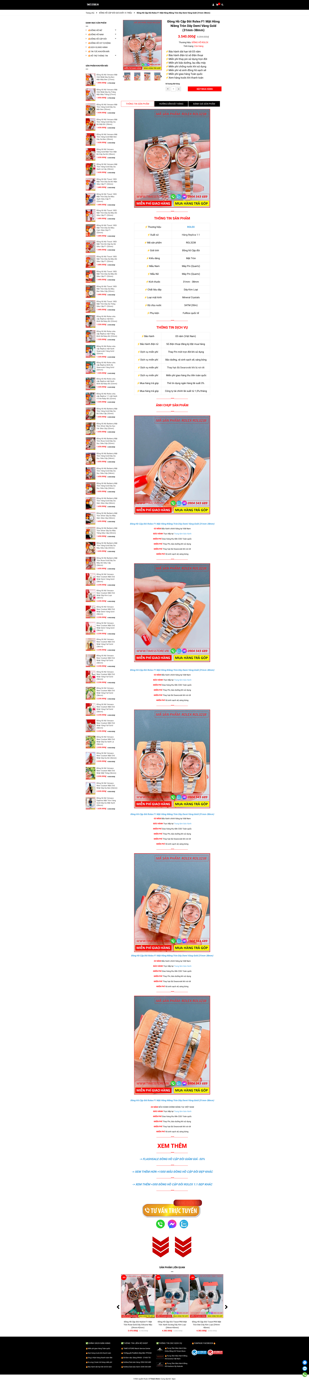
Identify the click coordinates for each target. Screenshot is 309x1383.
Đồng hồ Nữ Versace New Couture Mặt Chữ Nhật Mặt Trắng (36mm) (106, 770)
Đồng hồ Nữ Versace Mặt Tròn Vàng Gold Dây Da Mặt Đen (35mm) (107, 106)
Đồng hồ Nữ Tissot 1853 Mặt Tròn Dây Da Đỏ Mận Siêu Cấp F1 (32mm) (107, 181)
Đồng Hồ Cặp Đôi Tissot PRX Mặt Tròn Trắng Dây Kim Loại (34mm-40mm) (206, 1281)
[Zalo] (304, 1368)
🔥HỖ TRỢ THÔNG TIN (98, 56)
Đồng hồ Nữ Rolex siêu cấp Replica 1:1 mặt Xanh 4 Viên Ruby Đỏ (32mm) (107, 396)
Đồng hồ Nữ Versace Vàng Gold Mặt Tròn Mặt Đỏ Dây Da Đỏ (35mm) (107, 151)
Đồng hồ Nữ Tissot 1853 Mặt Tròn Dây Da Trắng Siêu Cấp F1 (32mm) (107, 303)
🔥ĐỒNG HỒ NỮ (95, 30)
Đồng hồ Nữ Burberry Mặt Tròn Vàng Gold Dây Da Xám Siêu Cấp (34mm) (107, 500)
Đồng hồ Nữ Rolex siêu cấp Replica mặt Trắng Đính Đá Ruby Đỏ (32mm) (107, 333)
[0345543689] (304, 1374)
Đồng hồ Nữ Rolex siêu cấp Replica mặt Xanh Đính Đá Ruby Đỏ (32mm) (107, 381)
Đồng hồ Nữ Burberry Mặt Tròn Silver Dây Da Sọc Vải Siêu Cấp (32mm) (107, 426)
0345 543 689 (146, 1367)
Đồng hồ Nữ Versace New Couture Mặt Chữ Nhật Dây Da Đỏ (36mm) (106, 755)
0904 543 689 (146, 1362)
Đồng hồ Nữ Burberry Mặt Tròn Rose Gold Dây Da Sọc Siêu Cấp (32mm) (107, 440)
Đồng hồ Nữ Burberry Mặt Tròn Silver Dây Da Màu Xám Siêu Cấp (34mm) (107, 515)
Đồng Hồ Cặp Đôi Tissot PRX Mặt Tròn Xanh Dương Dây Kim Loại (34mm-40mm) (137, 1325)
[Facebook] (304, 1362)
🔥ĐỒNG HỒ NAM (96, 34)
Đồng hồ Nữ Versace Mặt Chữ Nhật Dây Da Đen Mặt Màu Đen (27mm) (107, 77)
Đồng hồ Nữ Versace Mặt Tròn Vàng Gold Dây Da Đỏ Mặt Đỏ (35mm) (107, 121)
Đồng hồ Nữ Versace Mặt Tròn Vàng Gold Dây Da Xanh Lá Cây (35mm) (107, 166)
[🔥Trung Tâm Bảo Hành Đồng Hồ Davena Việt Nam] (160, 1357)
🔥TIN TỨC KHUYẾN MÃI (98, 51)
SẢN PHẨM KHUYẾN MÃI (97, 66)
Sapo (174, 1379)
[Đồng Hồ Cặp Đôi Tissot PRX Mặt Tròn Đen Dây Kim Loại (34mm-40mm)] (172, 1296)
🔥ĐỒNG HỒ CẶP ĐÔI (97, 39)
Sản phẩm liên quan (172, 1267)
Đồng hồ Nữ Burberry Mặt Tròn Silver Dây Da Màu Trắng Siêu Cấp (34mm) (107, 530)
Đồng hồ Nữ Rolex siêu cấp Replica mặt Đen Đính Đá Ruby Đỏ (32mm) (107, 318)
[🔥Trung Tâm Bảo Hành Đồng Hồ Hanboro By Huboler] (160, 1364)
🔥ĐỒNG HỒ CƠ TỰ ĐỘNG (99, 43)
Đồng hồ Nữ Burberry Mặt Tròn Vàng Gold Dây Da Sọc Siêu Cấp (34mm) (107, 455)
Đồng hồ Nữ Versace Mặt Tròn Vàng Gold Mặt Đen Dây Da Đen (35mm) (107, 136)
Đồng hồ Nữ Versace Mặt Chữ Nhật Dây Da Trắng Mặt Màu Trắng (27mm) (107, 92)
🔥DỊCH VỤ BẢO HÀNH (98, 47)
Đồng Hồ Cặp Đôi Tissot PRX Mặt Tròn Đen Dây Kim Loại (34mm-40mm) (172, 1325)
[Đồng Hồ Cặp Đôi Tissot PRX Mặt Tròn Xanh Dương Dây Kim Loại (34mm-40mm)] (138, 1296)
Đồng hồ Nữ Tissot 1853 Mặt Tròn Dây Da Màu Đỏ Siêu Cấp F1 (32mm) (107, 212)
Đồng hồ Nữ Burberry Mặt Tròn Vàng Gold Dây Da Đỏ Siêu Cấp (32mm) (107, 411)
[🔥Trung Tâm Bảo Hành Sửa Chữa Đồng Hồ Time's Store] (160, 1349)
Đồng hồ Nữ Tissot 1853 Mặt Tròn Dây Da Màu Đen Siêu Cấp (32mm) (107, 288)
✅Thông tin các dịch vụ (169, 1343)
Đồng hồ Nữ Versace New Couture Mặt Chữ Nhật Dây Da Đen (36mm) (107, 785)
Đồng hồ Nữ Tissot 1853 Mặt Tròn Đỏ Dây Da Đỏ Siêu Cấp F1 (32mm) (107, 244)
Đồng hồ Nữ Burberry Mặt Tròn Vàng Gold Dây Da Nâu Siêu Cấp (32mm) (107, 545)
